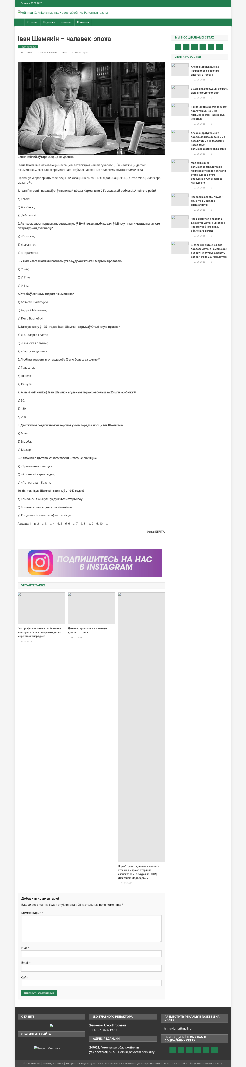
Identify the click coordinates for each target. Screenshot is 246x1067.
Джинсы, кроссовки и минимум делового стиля (87, 630)
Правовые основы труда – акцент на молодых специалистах (207, 200)
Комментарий (32, 913)
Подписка (49, 22)
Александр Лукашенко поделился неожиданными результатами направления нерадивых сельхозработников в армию (209, 141)
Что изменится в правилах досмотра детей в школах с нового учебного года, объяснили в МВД (208, 224)
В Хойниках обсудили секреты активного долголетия (209, 90)
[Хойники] (51, 1025)
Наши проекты (28, 46)
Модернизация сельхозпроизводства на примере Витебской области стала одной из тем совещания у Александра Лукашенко (208, 172)
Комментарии (80, 52)
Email (26, 963)
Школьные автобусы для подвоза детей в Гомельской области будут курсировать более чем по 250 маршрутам (209, 251)
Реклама (66, 22)
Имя (25, 948)
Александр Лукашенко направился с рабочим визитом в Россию (205, 70)
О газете (32, 22)
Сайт (24, 977)
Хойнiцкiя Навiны (47, 52)
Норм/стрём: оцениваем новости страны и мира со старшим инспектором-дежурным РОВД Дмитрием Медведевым (138, 872)
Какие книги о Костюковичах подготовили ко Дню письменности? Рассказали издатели (209, 112)
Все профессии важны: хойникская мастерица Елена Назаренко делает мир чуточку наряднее (40, 632)
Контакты (83, 22)
